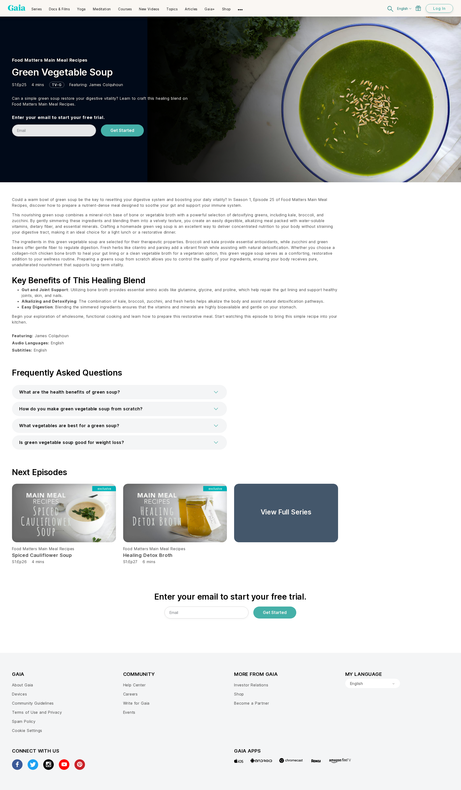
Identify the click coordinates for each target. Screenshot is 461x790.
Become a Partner (251, 703)
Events (129, 712)
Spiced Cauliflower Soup (42, 555)
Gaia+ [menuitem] (210, 9)
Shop (239, 694)
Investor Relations (251, 685)
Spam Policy (24, 721)
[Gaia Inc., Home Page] (16, 8)
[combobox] (372, 683)
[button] (119, 392)
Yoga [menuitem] (81, 9)
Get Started (122, 130)
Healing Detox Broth (148, 555)
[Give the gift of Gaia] (418, 8)
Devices (19, 694)
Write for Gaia (136, 703)
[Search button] (390, 8)
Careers (130, 694)
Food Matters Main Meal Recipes (49, 60)
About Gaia (22, 685)
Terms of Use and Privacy (37, 712)
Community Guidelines (33, 703)
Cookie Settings (27, 730)
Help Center (134, 685)
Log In (439, 8)
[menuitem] (36, 7)
